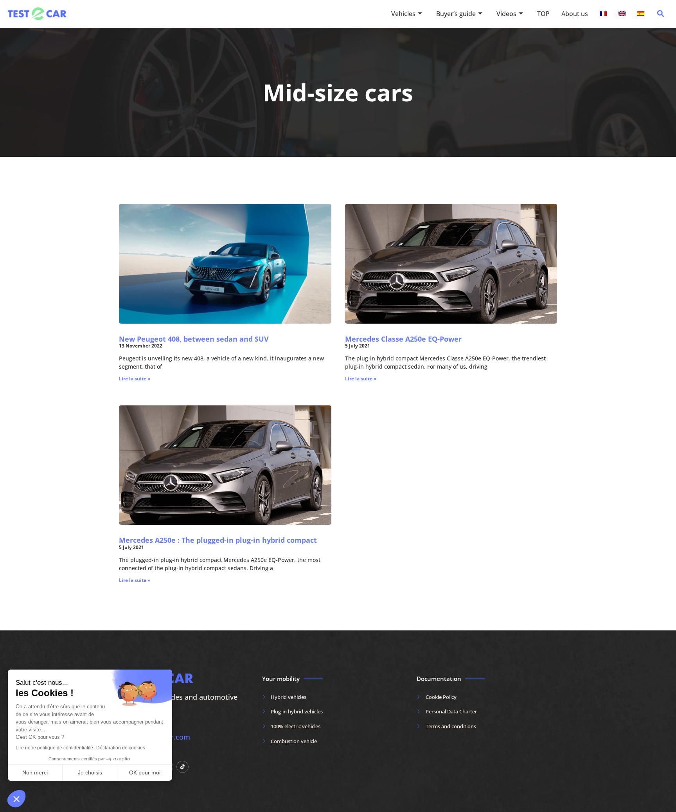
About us (574, 13)
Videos (506, 13)
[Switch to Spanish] (640, 13)
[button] (660, 16)
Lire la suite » (134, 378)
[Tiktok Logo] (182, 767)
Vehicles (403, 13)
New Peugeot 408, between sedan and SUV (194, 339)
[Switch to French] (603, 13)
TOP (543, 13)
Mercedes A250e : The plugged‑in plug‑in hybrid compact (218, 540)
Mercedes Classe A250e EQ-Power (403, 339)
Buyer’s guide (456, 13)
